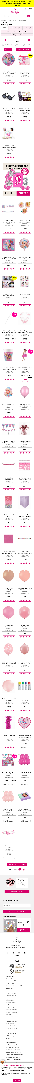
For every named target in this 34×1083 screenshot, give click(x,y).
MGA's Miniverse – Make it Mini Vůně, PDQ (9, 294)
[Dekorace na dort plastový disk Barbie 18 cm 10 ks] (25, 214)
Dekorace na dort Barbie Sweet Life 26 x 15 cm (9, 147)
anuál (14, 1033)
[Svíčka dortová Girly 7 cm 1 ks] (9, 398)
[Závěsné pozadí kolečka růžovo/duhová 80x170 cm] (9, 508)
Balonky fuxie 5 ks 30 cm (25, 773)
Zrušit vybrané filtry (23, 49)
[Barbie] (16, 195)
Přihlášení (26, 9)
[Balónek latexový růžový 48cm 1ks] (9, 618)
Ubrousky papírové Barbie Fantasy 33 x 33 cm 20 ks (9, 259)
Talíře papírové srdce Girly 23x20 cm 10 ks (25, 736)
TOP (4, 28)
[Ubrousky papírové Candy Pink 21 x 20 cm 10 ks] (9, 545)
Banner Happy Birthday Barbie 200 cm (9, 222)
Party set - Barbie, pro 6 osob (9, 773)
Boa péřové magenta (9, 735)
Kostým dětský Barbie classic (25, 368)
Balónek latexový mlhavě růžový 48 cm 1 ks (9, 590)
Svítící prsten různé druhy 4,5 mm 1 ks (25, 109)
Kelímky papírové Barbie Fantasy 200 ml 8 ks (9, 369)
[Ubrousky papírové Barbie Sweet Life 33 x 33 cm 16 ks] (25, 802)
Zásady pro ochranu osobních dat (15, 986)
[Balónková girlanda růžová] (9, 839)
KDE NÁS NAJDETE (11, 1043)
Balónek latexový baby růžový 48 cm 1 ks (25, 589)
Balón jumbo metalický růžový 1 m (9, 699)
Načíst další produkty (17, 864)
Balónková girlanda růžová (9, 846)
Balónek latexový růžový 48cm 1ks (9, 626)
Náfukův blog (17, 891)
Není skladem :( (25, 747)
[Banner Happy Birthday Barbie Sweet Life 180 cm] (25, 545)
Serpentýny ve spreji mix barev (25, 699)
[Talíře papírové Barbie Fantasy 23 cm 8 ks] (9, 65)
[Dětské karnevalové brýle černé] (9, 102)
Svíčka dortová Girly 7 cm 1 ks (9, 405)
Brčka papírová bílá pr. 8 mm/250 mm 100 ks (9, 332)
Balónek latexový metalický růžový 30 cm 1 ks (25, 406)
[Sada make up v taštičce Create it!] (25, 65)
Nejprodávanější (15, 28)
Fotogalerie (9, 1038)
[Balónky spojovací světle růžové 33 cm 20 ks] (25, 655)
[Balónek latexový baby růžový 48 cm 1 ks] (25, 582)
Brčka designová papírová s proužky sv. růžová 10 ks (25, 332)
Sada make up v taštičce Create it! (25, 72)
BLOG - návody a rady (12, 1036)
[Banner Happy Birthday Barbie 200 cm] (9, 214)
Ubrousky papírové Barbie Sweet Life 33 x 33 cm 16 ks (25, 810)
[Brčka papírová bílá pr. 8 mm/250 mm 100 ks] (9, 324)
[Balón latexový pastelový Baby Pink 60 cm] (25, 618)
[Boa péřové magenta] (9, 729)
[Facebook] (7, 953)
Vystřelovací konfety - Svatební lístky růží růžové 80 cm (25, 479)
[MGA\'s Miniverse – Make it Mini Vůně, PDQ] (9, 288)
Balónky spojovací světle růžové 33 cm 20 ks (25, 663)
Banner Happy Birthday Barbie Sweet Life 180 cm (25, 553)
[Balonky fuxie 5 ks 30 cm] (25, 766)
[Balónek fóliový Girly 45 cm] (25, 250)
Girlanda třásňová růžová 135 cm (9, 478)
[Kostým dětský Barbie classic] (25, 361)
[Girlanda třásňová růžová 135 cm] (9, 471)
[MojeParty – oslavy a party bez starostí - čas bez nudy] (14, 11)
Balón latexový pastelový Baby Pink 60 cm (25, 626)
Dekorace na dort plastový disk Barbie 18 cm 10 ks (25, 222)
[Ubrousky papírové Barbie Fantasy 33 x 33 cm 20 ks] (9, 250)
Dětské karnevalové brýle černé (9, 109)
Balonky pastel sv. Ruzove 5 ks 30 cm (9, 810)
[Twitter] (13, 953)
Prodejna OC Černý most (13, 1059)
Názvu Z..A (28, 32)
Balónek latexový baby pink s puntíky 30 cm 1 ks (9, 663)
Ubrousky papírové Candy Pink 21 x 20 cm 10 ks (9, 553)
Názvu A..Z (17, 32)
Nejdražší (6, 32)
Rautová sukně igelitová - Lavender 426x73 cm (25, 516)
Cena (17, 38)
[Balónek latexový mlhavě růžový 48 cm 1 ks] (9, 582)
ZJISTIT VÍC (23, 930)
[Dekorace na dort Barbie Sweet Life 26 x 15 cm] (9, 139)
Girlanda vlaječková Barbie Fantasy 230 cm (9, 442)
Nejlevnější (28, 28)
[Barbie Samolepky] (25, 287)
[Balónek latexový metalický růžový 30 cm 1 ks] (25, 398)
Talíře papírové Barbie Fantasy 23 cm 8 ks (9, 72)
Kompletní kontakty (11, 1002)
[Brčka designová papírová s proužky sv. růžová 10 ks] (25, 324)
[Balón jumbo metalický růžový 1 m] (9, 692)
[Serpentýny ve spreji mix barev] (25, 692)
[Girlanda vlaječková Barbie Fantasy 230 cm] (9, 434)
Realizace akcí (10, 1014)
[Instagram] (24, 953)
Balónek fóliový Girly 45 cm (25, 258)
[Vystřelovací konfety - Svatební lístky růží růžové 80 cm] (25, 471)
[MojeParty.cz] (17, 940)
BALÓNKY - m (9, 1033)
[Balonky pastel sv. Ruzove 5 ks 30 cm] (9, 802)
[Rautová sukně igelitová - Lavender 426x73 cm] (25, 508)
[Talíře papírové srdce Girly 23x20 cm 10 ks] (25, 729)
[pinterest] (19, 953)
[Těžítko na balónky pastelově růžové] (25, 434)
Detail (9, 75)
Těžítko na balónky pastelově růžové (25, 442)
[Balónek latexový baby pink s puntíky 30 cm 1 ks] (9, 655)
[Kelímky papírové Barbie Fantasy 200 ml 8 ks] (9, 361)
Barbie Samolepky (25, 294)
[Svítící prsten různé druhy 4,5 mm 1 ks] (25, 102)
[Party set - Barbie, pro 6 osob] (9, 766)
